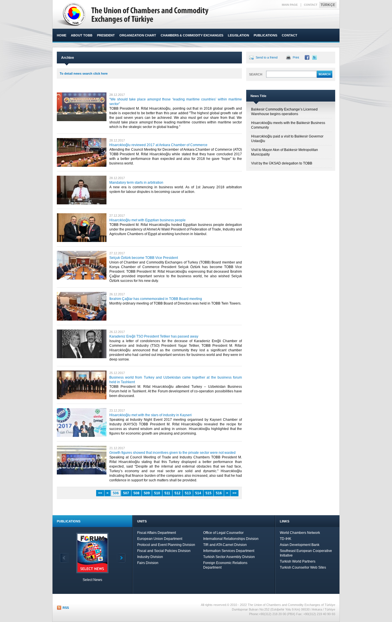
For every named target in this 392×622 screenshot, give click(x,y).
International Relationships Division (231, 539)
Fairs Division (147, 563)
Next (121, 558)
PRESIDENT (106, 35)
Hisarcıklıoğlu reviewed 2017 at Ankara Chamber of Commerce (158, 145)
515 (208, 493)
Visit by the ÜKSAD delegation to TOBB (281, 163)
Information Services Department (228, 551)
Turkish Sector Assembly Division (229, 557)
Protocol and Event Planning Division (166, 545)
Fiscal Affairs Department (156, 533)
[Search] (324, 77)
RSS (66, 607)
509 (147, 493)
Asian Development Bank (299, 545)
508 (136, 493)
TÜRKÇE (328, 5)
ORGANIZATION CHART (137, 35)
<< (100, 493)
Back (64, 558)
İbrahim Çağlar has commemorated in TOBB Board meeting (155, 299)
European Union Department (159, 539)
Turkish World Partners (297, 561)
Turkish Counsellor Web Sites (303, 567)
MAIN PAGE (290, 4)
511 (167, 493)
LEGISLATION (238, 35)
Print (296, 57)
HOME (61, 35)
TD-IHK (285, 539)
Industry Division (150, 557)
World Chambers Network (300, 533)
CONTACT (310, 4)
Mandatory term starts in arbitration (136, 183)
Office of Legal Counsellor (223, 533)
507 (126, 493)
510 (157, 493)
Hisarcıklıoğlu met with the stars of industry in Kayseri (150, 415)
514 (198, 493)
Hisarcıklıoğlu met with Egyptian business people (147, 220)
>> (234, 493)
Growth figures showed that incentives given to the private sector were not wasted (172, 453)
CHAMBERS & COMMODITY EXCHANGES (192, 35)
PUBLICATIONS (265, 35)
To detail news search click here (84, 73)
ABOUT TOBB (81, 35)
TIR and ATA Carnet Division (225, 545)
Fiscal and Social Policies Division (164, 551)
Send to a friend (266, 57)
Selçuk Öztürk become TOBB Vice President (143, 258)
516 (219, 493)
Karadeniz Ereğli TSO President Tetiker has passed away (153, 336)
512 (177, 493)
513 (188, 493)
